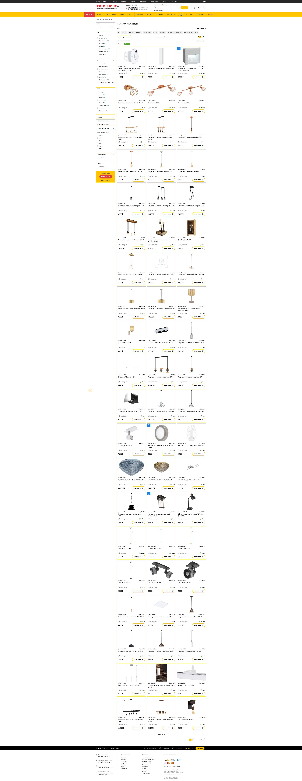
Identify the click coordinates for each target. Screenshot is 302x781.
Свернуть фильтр (124, 37)
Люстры (102, 46)
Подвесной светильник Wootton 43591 (131, 274)
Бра (101, 35)
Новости (144, 770)
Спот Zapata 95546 (154, 103)
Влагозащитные (103, 66)
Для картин (102, 77)
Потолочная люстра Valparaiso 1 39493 (131, 480)
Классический (103, 110)
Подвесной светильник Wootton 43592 (131, 240)
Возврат (123, 1)
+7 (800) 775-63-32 (137, 7)
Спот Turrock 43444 (184, 582)
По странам (124, 761)
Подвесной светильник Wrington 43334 (191, 206)
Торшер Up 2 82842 (154, 548)
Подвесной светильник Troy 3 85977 (190, 651)
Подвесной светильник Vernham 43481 (161, 411)
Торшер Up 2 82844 (124, 548)
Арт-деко (102, 94)
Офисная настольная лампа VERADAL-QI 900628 (191, 515)
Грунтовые (102, 71)
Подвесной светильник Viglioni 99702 (160, 377)
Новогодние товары (104, 51)
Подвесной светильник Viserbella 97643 (131, 308)
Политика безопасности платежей (172, 766)
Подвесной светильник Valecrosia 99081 (129, 515)
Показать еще (161, 734)
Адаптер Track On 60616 (186, 685)
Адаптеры (102, 63)
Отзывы (133, 1)
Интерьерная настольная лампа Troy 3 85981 (161, 686)
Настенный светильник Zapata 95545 (130, 103)
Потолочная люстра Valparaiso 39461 (160, 480)
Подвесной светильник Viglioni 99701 (190, 377)
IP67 (100, 148)
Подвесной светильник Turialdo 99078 (131, 617)
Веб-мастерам (145, 764)
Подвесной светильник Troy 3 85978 (130, 685)
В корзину (137, 77)
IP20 (101, 135)
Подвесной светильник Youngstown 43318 (160, 138)
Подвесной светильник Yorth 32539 (190, 137)
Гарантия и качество (147, 761)
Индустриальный (104, 105)
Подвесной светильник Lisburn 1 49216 (191, 343)
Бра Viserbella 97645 (124, 343)
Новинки (123, 764)
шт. (189, 748)
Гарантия (114, 1)
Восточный (102, 100)
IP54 (100, 143)
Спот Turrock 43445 (154, 582)
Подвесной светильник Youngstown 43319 (130, 138)
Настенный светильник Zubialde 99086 (161, 69)
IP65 (100, 146)
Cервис (144, 755)
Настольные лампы (104, 49)
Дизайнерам (154, 1)
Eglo (101, 157)
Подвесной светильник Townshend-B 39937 (130, 720)
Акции (122, 766)
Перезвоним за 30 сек (160, 5)
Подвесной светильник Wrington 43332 (131, 206)
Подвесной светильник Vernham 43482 (191, 411)
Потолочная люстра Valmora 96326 (190, 480)
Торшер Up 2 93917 (124, 582)
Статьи (144, 771)
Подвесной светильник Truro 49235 (190, 617)
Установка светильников (148, 759)
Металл (126, 43)
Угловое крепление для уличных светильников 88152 (129, 69)
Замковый (102, 102)
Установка (143, 1)
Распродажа (124, 763)
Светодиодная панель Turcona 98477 (160, 617)
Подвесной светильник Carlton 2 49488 (191, 274)
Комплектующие (104, 41)
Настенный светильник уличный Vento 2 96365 (161, 446)
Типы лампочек (146, 773)
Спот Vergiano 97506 (125, 445)
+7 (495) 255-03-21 (137, 9)
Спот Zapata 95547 (184, 103)
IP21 (100, 138)
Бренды (164, 1)
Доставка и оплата (101, 1)
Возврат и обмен (146, 763)
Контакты (174, 1)
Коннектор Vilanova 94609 (126, 377)
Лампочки (102, 43)
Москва (135, 5)
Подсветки (102, 54)
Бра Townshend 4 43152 (186, 720)
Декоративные (103, 74)
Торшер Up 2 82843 (184, 548)
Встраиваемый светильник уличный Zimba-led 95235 (190, 69)
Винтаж (102, 97)
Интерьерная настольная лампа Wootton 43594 (159, 241)
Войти (204, 1)
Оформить (200, 748)
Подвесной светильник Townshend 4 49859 (160, 720)
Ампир (101, 92)
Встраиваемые (103, 69)
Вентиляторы (103, 38)
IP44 (101, 140)
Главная (98, 20)
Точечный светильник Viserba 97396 (160, 343)
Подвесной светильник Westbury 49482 (161, 274)
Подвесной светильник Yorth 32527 (190, 171)
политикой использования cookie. (172, 774)
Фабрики (123, 759)
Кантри (101, 108)
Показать (104, 176)
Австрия (102, 166)
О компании (125, 755)
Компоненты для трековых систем (107, 82)
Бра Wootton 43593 (184, 240)
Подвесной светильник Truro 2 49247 (130, 651)
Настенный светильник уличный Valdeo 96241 (159, 515)
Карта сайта (124, 768)
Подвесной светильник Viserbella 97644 (161, 308)
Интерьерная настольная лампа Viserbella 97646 (189, 309)
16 (201, 740)
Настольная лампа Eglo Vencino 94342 (191, 445)
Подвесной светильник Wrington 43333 (161, 206)
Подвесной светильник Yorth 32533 (160, 171)
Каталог (91, 14)
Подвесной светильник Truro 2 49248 (160, 651)
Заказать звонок (114, 748)
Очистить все (200, 41)
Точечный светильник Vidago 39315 (130, 411)
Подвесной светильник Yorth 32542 (130, 171)
